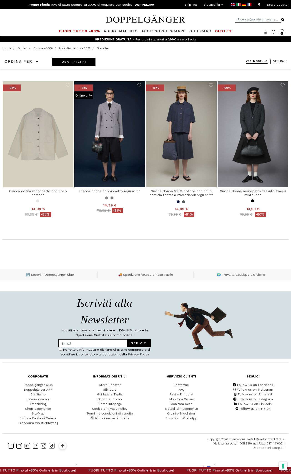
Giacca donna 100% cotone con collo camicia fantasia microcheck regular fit (181, 193)
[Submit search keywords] (282, 19)
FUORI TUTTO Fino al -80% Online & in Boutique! (118, 470)
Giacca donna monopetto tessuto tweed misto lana (253, 193)
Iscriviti (139, 343)
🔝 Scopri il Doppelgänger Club (50, 274)
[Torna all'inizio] (62, 446)
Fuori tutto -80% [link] (79, 31)
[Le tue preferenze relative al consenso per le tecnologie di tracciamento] (283, 466)
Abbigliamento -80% (74, 48)
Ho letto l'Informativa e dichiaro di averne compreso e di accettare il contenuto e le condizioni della (105, 352)
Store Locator (278, 4)
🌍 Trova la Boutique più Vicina (241, 274)
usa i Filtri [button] (74, 61)
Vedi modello (257, 61)
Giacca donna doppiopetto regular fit (109, 191)
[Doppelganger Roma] (145, 18)
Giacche (103, 48)
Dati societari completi (268, 447)
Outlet (22, 48)
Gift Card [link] (200, 31)
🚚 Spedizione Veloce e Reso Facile (145, 274)
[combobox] (258, 19)
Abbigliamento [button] (121, 31)
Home (6, 48)
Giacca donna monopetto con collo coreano (38, 193)
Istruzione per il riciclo (112, 418)
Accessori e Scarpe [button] (163, 31)
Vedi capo (280, 61)
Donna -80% (43, 48)
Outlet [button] (223, 31)
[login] (268, 32)
